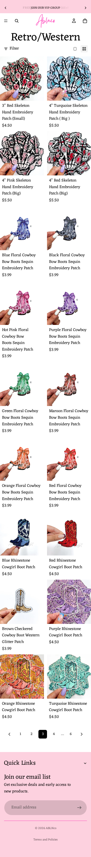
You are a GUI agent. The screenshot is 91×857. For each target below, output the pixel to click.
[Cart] (84, 20)
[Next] (81, 734)
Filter (14, 49)
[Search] (16, 20)
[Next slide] (85, 7)
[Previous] (9, 734)
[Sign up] (79, 807)
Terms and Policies (45, 840)
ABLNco (51, 828)
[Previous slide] (5, 7)
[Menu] (6, 21)
